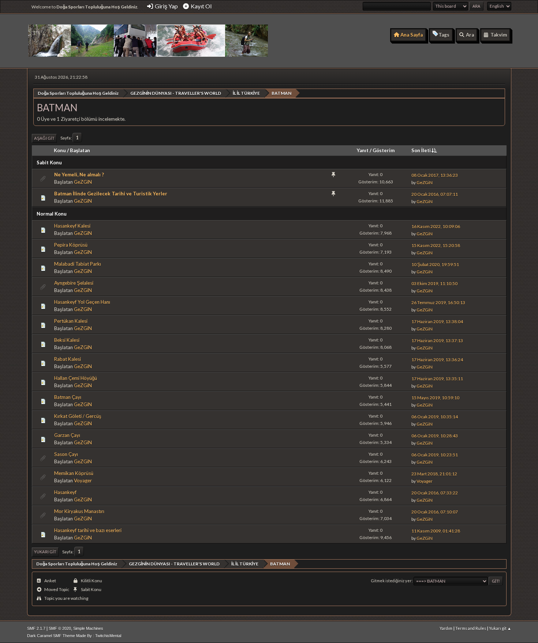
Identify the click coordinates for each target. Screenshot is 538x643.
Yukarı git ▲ (500, 628)
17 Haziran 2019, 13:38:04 (437, 321)
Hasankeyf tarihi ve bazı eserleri (88, 530)
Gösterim (384, 150)
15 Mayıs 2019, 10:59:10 (435, 397)
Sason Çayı (66, 454)
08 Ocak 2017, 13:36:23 (434, 175)
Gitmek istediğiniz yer (391, 580)
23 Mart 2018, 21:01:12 (434, 473)
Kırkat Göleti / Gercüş (77, 416)
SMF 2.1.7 (36, 628)
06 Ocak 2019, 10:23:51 (434, 454)
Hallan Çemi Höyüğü (75, 378)
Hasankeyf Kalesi (72, 226)
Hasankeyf (65, 492)
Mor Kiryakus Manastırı (79, 511)
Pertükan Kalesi (70, 321)
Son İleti (421, 150)
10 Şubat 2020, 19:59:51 (435, 264)
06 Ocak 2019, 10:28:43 (434, 435)
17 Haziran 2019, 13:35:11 (437, 378)
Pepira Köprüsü (70, 245)
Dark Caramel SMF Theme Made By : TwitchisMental (74, 635)
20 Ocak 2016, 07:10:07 (434, 512)
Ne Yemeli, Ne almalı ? (79, 174)
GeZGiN (83, 182)
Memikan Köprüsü (73, 473)
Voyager (83, 480)
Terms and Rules (470, 628)
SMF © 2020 (60, 628)
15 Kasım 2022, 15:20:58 (435, 245)
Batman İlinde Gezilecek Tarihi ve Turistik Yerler (110, 194)
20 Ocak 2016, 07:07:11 (434, 194)
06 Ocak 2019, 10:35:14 (434, 416)
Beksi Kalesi (66, 340)
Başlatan (80, 150)
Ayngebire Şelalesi (73, 283)
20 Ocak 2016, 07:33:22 (434, 493)
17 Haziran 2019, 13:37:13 (437, 340)
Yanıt (363, 150)
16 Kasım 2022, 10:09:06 (435, 226)
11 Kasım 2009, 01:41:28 (435, 531)
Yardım (446, 628)
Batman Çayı (67, 397)
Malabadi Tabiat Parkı (77, 264)
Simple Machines (88, 628)
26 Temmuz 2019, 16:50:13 (438, 302)
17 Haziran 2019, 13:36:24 (437, 359)
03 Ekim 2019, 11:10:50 (434, 283)
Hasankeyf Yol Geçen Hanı (82, 302)
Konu (60, 150)
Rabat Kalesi (67, 359)
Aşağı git (44, 138)
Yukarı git (45, 551)
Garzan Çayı (67, 435)
